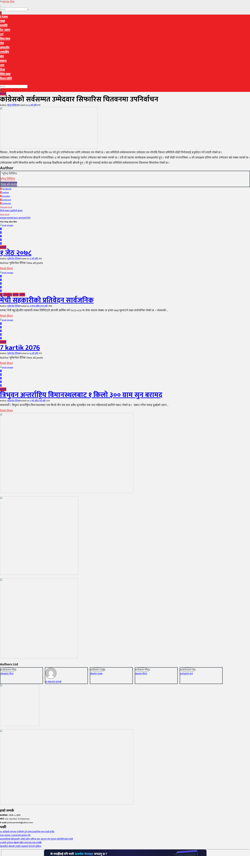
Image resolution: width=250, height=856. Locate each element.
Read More (6, 268)
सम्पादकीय (4, 48)
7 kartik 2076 (20, 348)
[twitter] (1, 232)
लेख (2, 43)
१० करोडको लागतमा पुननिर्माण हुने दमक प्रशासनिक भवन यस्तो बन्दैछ (27, 832)
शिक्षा (2, 70)
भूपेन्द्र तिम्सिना (12, 105)
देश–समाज (5, 30)
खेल (2, 56)
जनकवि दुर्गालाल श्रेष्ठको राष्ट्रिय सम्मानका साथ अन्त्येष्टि (21, 843)
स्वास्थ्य (3, 61)
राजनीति (3, 25)
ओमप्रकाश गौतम (7, 674)
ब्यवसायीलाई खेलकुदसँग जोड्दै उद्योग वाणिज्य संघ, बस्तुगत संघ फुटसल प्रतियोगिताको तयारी (36, 839)
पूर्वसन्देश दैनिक (13, 258)
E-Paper (4, 17)
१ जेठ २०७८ (15, 253)
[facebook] (1, 229)
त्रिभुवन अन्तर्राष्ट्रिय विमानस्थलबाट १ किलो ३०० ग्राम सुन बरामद (81, 395)
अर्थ (1, 34)
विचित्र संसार (5, 74)
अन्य (2, 65)
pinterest (6, 200)
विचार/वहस (5, 39)
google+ (6, 196)
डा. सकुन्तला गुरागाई (53, 682)
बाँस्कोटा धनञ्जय (96, 674)
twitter (5, 192)
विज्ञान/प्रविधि (6, 79)
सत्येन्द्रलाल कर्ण (186, 674)
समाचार (3, 94)
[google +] (1, 236)
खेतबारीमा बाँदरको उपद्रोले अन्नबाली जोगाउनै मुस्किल (20, 846)
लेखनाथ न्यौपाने (141, 674)
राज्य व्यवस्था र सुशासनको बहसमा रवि (15, 835)
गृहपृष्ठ (2, 21)
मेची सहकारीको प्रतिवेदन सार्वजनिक (47, 300)
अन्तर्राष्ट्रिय (4, 52)
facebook (6, 189)
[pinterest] (1, 243)
